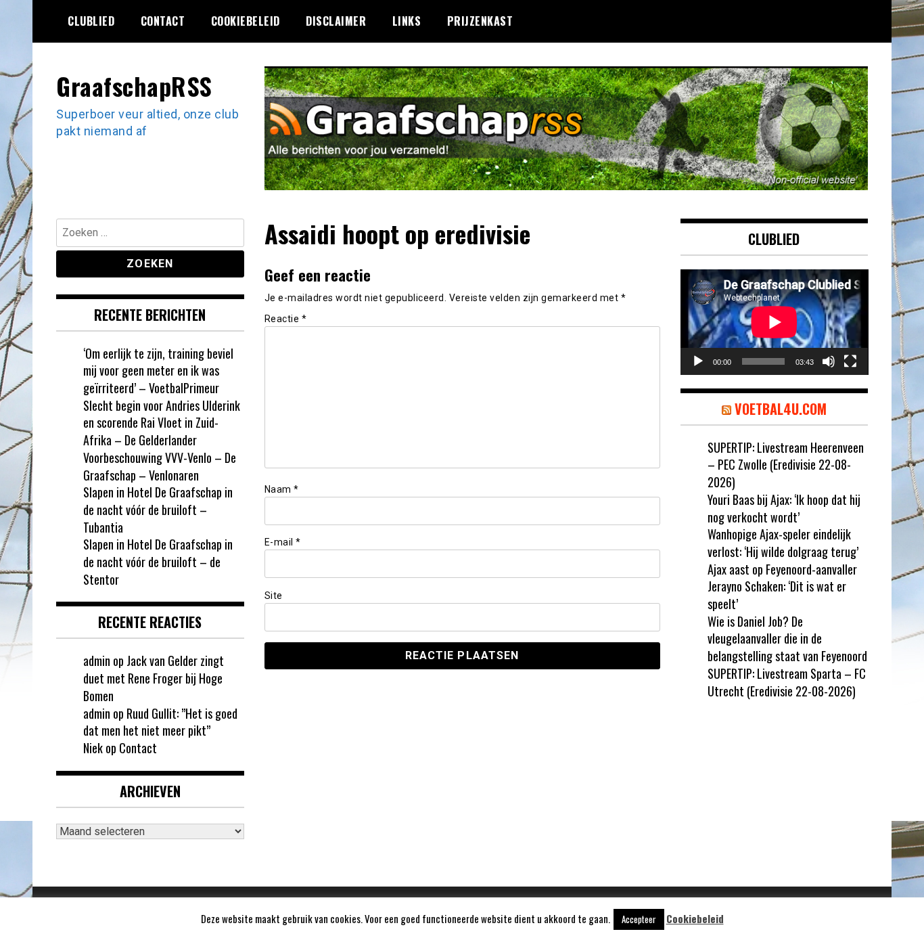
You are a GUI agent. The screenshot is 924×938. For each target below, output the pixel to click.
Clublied (91, 21)
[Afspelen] (698, 361)
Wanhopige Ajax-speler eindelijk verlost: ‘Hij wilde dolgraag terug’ (783, 542)
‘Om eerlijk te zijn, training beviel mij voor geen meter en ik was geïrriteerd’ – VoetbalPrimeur (158, 370)
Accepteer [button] (639, 919)
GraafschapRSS (134, 86)
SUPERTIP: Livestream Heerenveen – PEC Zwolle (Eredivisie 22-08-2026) (786, 465)
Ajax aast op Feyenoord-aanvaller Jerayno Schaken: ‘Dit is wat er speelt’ (782, 586)
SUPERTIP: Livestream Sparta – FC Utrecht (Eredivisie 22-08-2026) (787, 682)
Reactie (285, 318)
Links (406, 21)
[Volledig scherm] (850, 361)
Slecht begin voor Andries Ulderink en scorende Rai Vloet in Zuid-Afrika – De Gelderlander (161, 423)
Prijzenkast (480, 21)
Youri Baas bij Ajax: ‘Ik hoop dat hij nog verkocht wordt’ (784, 508)
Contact (163, 21)
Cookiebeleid (245, 21)
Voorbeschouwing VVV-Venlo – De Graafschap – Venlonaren (159, 466)
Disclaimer (336, 21)
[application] (774, 322)
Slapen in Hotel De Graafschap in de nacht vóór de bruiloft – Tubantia (158, 509)
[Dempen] (828, 361)
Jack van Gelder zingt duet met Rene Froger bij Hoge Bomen (153, 678)
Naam (281, 489)
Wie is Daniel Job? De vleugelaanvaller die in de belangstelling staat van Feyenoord (787, 638)
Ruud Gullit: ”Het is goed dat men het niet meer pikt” (160, 722)
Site (273, 595)
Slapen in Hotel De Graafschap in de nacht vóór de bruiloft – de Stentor (158, 561)
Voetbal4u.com (781, 409)
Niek (93, 748)
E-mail (282, 542)
